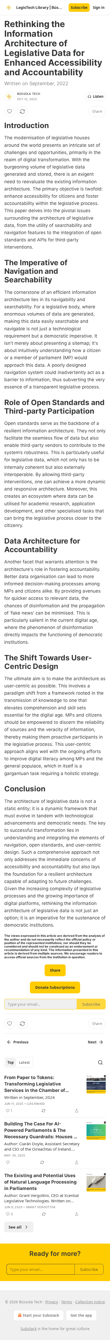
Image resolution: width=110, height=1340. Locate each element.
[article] (55, 1094)
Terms (66, 1301)
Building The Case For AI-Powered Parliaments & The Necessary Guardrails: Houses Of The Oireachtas (41, 1130)
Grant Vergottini (40, 1207)
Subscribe (79, 7)
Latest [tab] (24, 1062)
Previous (20, 1042)
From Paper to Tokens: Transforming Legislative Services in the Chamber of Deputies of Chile (34, 1084)
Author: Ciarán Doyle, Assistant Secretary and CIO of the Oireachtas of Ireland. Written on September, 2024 (42, 1146)
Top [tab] (10, 1062)
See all (15, 1227)
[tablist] (18, 1062)
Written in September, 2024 (29, 1097)
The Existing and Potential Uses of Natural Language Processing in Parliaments (40, 1182)
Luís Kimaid (36, 1104)
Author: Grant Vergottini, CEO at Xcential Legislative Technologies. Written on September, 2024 (41, 1198)
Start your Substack (41, 1315)
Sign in (99, 7)
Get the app (81, 1315)
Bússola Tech (28, 94)
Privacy (51, 1301)
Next (92, 1042)
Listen (98, 96)
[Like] (9, 111)
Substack (29, 1328)
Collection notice (90, 1301)
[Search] (100, 1062)
